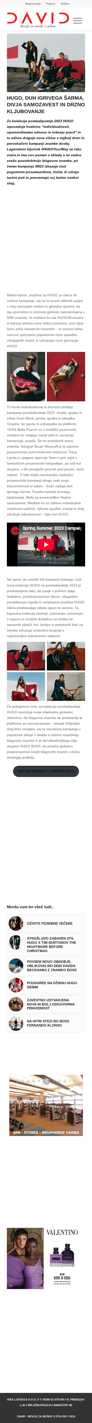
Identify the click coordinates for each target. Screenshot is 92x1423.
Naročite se (63, 1405)
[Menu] (77, 21)
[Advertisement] (46, 235)
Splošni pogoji (39, 1405)
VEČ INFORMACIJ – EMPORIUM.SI (46, 771)
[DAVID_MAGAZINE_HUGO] (46, 63)
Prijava (50, 3)
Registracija (32, 3)
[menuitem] (33, 3)
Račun (65, 3)
